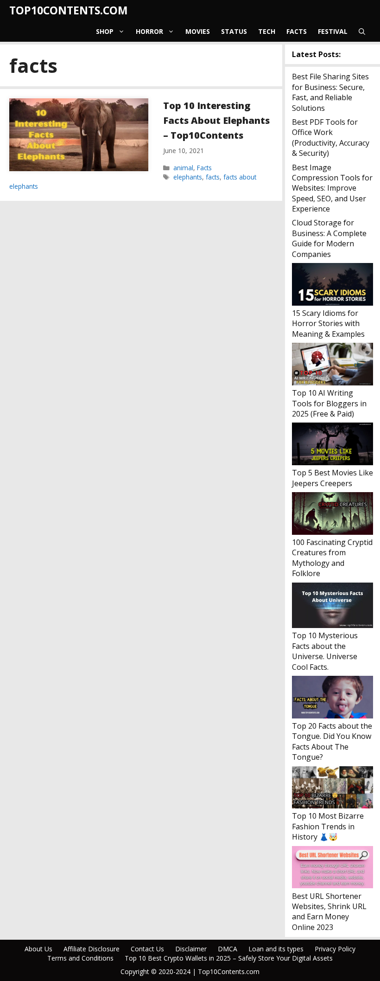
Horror (149, 31)
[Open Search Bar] (362, 31)
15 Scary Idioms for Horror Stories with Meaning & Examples (328, 323)
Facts (296, 31)
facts (213, 177)
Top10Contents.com (68, 10)
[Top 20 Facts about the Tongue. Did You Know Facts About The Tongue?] (332, 698)
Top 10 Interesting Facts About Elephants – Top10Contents (216, 120)
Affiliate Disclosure (91, 948)
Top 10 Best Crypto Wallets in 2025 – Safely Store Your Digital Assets (229, 958)
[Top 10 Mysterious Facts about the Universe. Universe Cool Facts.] (332, 607)
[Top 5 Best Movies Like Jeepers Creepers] (332, 445)
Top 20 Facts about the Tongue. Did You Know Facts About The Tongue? (332, 741)
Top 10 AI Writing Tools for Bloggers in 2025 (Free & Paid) (329, 403)
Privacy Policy (335, 948)
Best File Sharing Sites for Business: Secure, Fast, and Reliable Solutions (330, 92)
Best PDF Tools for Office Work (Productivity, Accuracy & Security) (330, 137)
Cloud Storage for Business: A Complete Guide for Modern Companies (329, 238)
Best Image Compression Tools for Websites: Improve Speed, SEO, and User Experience (332, 188)
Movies (197, 31)
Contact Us (147, 948)
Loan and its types (276, 948)
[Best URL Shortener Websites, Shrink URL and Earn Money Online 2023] (332, 868)
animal (183, 167)
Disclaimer (191, 948)
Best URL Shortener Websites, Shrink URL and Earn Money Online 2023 (329, 911)
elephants (187, 177)
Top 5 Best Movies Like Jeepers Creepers (332, 478)
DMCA (227, 948)
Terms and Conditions (80, 958)
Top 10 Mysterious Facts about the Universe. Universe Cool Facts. (325, 651)
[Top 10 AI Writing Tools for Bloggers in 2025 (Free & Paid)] (332, 365)
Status (234, 31)
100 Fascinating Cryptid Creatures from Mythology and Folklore (332, 557)
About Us (38, 948)
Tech (266, 31)
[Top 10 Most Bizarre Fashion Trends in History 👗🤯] (332, 788)
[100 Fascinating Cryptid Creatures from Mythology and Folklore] (332, 514)
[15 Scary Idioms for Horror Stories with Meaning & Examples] (332, 285)
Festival (333, 31)
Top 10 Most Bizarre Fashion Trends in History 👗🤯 (328, 826)
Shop (105, 31)
